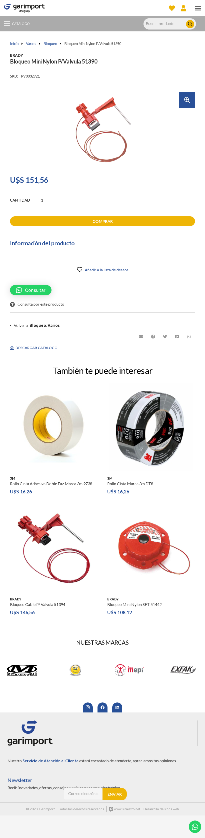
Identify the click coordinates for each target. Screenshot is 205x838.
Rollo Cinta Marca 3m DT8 (130, 483)
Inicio (14, 44)
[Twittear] (165, 337)
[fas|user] (183, 8)
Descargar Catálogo (36, 348)
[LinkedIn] (117, 707)
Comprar (102, 221)
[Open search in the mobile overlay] (172, 24)
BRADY (16, 55)
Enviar (115, 794)
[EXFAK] (183, 670)
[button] (187, 100)
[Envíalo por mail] (141, 337)
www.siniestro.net (126, 809)
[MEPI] (129, 670)
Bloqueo (50, 44)
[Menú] (198, 8)
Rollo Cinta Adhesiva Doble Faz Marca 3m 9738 (51, 483)
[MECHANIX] (22, 670)
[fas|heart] (172, 8)
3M (12, 478)
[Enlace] (24, 8)
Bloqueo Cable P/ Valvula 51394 (37, 604)
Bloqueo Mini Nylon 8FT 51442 (134, 604)
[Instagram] (88, 707)
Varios (31, 44)
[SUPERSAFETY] (76, 670)
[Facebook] (103, 707)
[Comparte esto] (153, 337)
